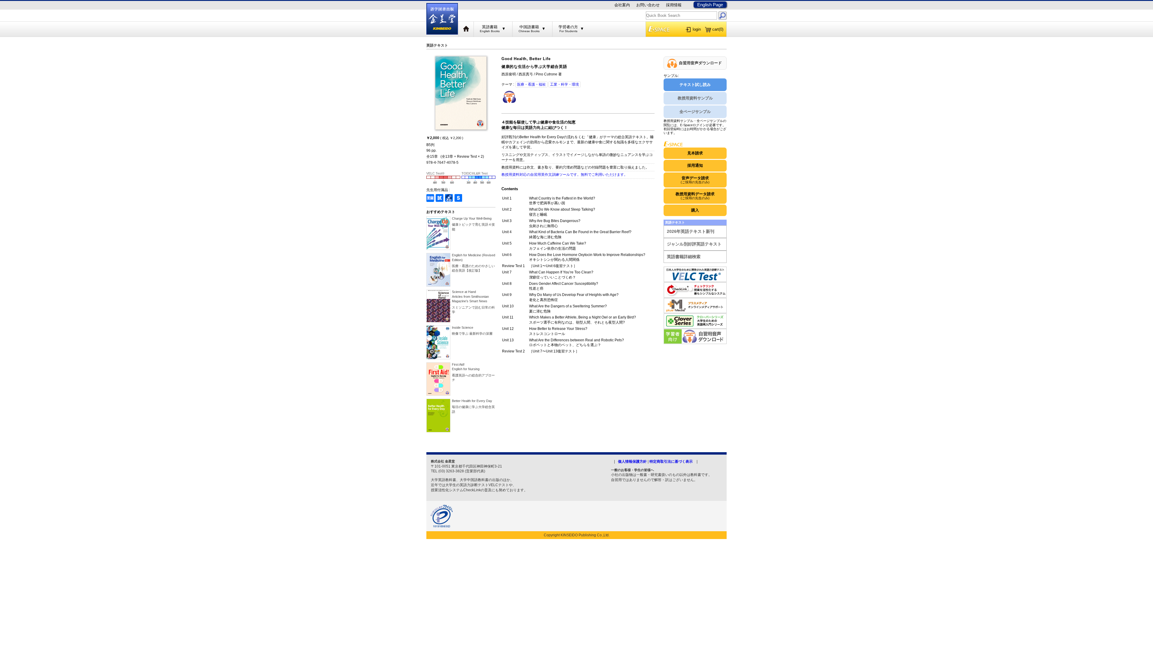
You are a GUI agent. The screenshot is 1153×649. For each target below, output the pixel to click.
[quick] (722, 15)
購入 (695, 210)
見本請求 (695, 153)
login (697, 29)
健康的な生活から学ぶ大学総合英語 (534, 66)
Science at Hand (470, 296)
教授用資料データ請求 (695, 196)
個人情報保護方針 (632, 461)
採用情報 (674, 5)
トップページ (466, 29)
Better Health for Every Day (472, 401)
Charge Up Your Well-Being (472, 218)
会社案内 (622, 5)
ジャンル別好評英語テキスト (694, 244)
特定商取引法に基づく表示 (671, 461)
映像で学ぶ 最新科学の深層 (472, 333)
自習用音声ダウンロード (700, 63)
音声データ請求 (695, 180)
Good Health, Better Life (526, 58)
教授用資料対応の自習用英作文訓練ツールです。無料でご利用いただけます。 (564, 174)
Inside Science (462, 327)
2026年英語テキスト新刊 (690, 231)
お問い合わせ (648, 5)
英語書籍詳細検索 (684, 256)
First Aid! (466, 367)
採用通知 (695, 165)
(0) (717, 29)
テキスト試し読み (695, 84)
